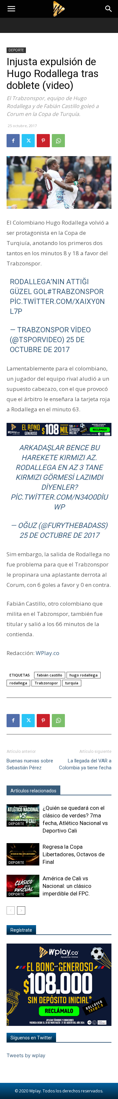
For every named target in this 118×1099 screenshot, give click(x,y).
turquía (71, 682)
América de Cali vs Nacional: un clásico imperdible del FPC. (67, 886)
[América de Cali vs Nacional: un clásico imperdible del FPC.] (23, 886)
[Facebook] (13, 140)
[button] (11, 9)
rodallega (18, 682)
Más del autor (78, 790)
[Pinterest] (43, 140)
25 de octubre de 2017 (59, 535)
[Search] (109, 9)
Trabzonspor (46, 682)
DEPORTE (16, 50)
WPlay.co (47, 653)
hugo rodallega (83, 675)
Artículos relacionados (33, 790)
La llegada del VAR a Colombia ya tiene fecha (85, 764)
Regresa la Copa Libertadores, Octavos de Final (74, 854)
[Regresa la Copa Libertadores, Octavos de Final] (23, 854)
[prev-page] (11, 910)
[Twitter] (28, 140)
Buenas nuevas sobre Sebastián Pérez (30, 764)
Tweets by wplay (26, 1055)
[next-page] (21, 910)
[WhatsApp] (58, 140)
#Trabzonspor (75, 292)
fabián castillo (49, 675)
